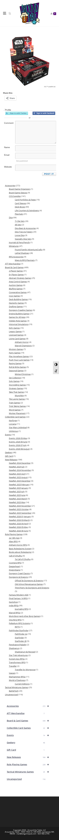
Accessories (28, 706)
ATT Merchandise (25, 713)
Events (28, 735)
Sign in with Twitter (16, 113)
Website (8, 167)
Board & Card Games (28, 721)
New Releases (28, 757)
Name (7, 147)
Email (6, 155)
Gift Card (25, 749)
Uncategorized (26, 779)
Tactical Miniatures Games (28, 772)
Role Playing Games (28, 764)
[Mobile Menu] (5, 13)
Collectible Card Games (28, 728)
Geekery (26, 742)
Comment (8, 123)
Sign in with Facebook (44, 113)
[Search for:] (9, 13)
